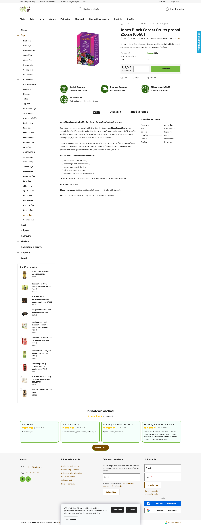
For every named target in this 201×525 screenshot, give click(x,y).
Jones (177, 38)
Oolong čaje (28, 70)
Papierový (27, 89)
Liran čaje (27, 128)
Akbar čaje (27, 186)
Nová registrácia (151, 491)
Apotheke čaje (29, 191)
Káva (23, 225)
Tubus (25, 99)
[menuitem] (22, 19)
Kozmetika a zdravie (32, 247)
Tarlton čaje (28, 162)
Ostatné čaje (28, 220)
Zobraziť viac (100, 447)
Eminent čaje (28, 132)
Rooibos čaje (28, 74)
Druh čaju (27, 41)
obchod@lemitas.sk (33, 467)
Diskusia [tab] (115, 111)
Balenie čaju (28, 79)
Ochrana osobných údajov (70, 2)
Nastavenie (71, 519)
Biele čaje (27, 45)
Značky (25, 258)
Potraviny (26, 236)
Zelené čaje (27, 55)
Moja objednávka (68, 484)
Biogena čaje (28, 142)
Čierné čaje (27, 60)
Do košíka (165, 68)
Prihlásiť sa (111, 492)
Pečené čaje (28, 210)
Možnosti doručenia (128, 56)
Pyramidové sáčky (30, 118)
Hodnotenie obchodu (100, 411)
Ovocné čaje (28, 65)
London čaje (28, 137)
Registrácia (175, 1)
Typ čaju (26, 103)
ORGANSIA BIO (29, 152)
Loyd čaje (27, 181)
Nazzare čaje (28, 205)
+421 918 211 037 (32, 472)
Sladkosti (26, 241)
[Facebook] (22, 479)
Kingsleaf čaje (29, 176)
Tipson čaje (28, 166)
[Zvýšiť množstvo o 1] (147, 69)
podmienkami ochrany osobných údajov (118, 484)
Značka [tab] (139, 111)
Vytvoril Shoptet (174, 522)
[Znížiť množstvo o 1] (135, 69)
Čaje (23, 35)
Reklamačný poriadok (48, 2)
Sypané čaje (28, 113)
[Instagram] (28, 479)
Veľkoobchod (66, 480)
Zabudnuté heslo (151, 494)
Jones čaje (27, 215)
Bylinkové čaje (29, 50)
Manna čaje (28, 171)
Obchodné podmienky (27, 2)
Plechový (27, 94)
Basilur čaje (28, 123)
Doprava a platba (68, 476)
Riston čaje (28, 200)
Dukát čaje (27, 195)
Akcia (24, 30)
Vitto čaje (27, 147)
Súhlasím (131, 509)
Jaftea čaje (28, 157)
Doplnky (25, 252)
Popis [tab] (96, 111)
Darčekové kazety (30, 84)
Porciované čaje (29, 108)
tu (99, 513)
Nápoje (25, 230)
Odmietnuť (117, 509)
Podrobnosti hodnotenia (157, 38)
